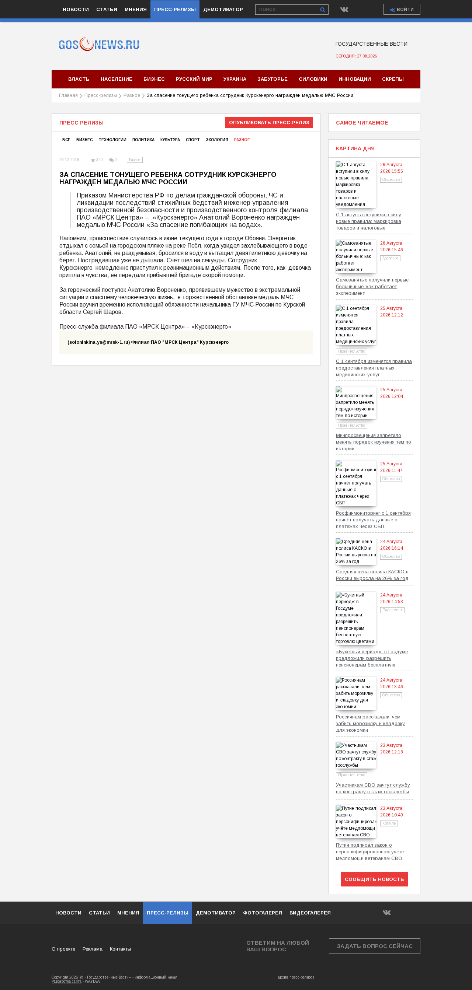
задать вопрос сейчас (375, 946)
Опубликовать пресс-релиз (269, 122)
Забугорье (272, 79)
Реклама (93, 949)
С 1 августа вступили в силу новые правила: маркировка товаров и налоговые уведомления (368, 221)
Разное (132, 95)
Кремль (389, 823)
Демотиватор (223, 9)
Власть (79, 79)
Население (116, 79)
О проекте (63, 949)
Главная (68, 95)
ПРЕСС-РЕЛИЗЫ (167, 913)
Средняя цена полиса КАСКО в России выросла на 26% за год (372, 575)
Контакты (120, 949)
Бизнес (154, 79)
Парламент (392, 610)
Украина (234, 79)
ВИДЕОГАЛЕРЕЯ (310, 913)
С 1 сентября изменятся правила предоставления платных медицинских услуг (374, 367)
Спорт (193, 140)
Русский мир (194, 79)
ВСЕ (66, 140)
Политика (143, 140)
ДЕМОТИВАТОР (216, 913)
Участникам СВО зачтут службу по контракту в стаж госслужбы (373, 788)
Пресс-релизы (175, 9)
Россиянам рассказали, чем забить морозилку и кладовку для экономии (370, 723)
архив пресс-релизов (296, 977)
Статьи (106, 9)
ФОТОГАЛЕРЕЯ (262, 913)
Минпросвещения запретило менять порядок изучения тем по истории (373, 442)
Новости (76, 9)
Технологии (112, 140)
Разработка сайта (66, 981)
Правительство (351, 351)
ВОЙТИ (405, 9)
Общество (391, 180)
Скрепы (393, 79)
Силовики (313, 79)
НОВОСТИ (68, 913)
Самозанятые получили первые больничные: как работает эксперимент (372, 286)
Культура (170, 140)
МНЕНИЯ (128, 913)
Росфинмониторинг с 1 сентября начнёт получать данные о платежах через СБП (373, 519)
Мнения (136, 9)
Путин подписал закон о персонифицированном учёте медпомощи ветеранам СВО (370, 851)
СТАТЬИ (99, 913)
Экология (217, 140)
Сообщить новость (374, 879)
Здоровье (390, 258)
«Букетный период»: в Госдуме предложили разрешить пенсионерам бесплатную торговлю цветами (372, 658)
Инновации (355, 79)
